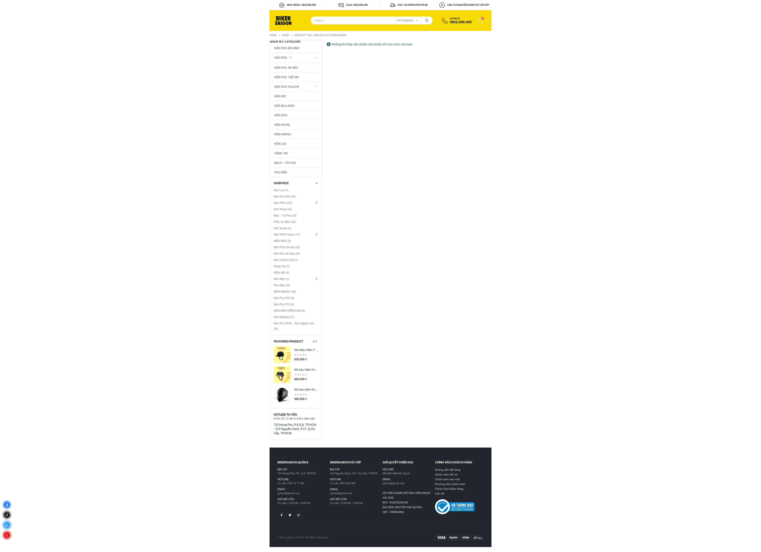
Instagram (298, 515)
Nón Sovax (280, 228)
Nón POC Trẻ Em (286, 77)
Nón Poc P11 (282, 304)
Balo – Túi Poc (285, 162)
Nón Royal (282, 124)
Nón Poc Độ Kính (286, 48)
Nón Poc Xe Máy (286, 67)
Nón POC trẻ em (284, 247)
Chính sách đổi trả (446, 474)
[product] (282, 354)
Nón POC (280, 57)
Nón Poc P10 (282, 297)
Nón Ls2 (280, 143)
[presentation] (313, 341)
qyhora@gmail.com (288, 493)
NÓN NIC (280, 96)
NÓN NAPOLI (282, 134)
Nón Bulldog (284, 105)
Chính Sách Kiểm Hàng (449, 488)
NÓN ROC (280, 240)
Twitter (290, 515)
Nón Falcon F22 (284, 259)
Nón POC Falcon (286, 86)
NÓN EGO (280, 115)
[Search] (427, 20)
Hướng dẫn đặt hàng (447, 469)
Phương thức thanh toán (450, 484)
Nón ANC (279, 278)
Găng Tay (281, 153)
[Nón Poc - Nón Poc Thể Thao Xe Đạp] (283, 20)
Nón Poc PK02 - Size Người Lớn (294, 323)
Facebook (281, 515)
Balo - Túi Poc (282, 215)
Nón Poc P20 (282, 196)
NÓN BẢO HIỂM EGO (287, 310)
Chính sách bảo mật (447, 479)
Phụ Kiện (280, 172)
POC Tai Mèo (282, 221)
